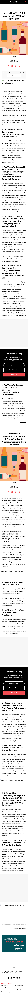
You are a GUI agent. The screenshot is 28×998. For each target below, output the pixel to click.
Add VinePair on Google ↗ (14, 75)
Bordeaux (13, 555)
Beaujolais (18, 552)
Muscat (5, 137)
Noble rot (16, 155)
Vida (8, 415)
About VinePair (4, 985)
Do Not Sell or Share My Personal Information (14, 973)
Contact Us (17, 987)
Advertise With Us (5, 987)
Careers (2, 989)
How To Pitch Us (18, 989)
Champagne (5, 552)
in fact (20, 738)
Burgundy (11, 552)
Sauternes (7, 132)
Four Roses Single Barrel (15, 202)
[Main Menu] (1, 1)
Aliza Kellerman (14, 58)
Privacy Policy (18, 992)
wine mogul (15, 510)
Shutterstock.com (23, 422)
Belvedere (7, 256)
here (6, 567)
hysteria (19, 91)
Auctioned (11, 798)
